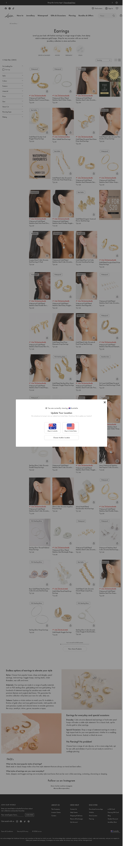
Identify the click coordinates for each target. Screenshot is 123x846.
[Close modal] (104, 402)
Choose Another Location (61, 437)
